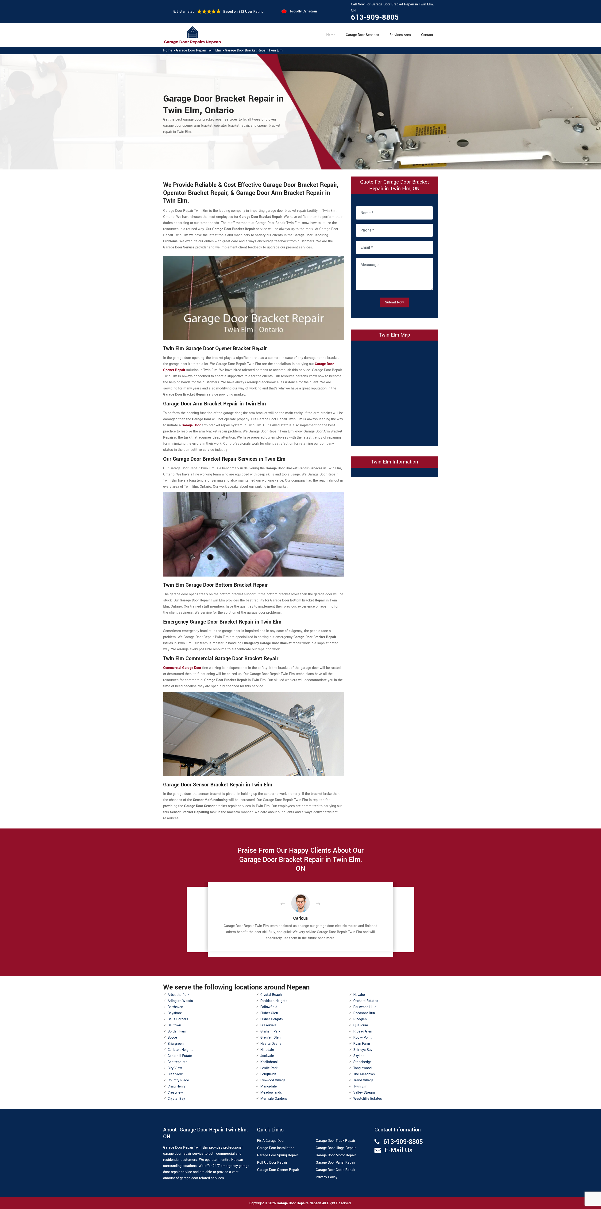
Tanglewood (362, 1068)
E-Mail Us (398, 1150)
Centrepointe (177, 1062)
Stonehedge (362, 1062)
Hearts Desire (270, 1043)
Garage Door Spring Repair (277, 1155)
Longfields (268, 1074)
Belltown (174, 1025)
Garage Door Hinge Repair (336, 1148)
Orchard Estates (365, 1000)
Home (330, 34)
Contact (427, 34)
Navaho (359, 994)
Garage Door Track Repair (335, 1140)
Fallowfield (268, 1007)
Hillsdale (267, 1049)
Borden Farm (177, 1031)
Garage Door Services (362, 34)
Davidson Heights (273, 1000)
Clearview (175, 1074)
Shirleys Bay (362, 1049)
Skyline (358, 1055)
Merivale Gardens (274, 1098)
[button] (286, 904)
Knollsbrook (269, 1062)
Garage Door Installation (275, 1148)
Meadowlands (271, 1092)
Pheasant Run (364, 1013)
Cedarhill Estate (180, 1055)
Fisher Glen (269, 1013)
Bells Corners (178, 1019)
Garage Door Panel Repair (335, 1162)
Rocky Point (362, 1037)
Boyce (172, 1037)
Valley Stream (364, 1092)
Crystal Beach (271, 994)
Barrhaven (175, 1007)
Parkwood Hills (364, 1007)
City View (175, 1068)
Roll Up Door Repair (272, 1162)
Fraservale (268, 1025)
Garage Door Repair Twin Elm (198, 50)
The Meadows (364, 1074)
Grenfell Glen (270, 1037)
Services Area (400, 34)
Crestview (175, 1092)
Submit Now (394, 302)
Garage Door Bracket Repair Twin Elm (254, 50)
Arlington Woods (180, 1000)
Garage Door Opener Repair (278, 1169)
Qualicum (360, 1025)
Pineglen (360, 1019)
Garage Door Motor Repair (336, 1155)
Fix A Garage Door (271, 1140)
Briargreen (176, 1043)
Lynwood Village (272, 1080)
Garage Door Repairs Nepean (299, 1203)
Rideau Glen (362, 1031)
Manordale (268, 1086)
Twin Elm (360, 1086)
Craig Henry (176, 1086)
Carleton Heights (180, 1049)
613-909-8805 (375, 17)
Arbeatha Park (178, 994)
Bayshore (175, 1013)
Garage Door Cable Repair (335, 1169)
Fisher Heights (271, 1019)
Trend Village (363, 1080)
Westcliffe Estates (367, 1098)
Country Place (178, 1080)
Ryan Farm (361, 1043)
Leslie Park (268, 1068)
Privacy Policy (326, 1177)
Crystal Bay (176, 1098)
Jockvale (267, 1055)
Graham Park (270, 1031)
